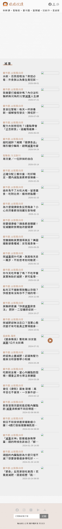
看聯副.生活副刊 (12, 155)
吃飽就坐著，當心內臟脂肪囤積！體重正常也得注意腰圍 (20, 373)
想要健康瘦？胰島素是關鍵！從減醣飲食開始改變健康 (20, 225)
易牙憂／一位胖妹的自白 (18, 159)
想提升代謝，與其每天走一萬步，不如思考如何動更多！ (20, 260)
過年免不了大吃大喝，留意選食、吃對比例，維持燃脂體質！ (20, 193)
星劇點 (56, 10)
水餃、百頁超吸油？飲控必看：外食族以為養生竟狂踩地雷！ (20, 79)
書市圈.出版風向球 (13, 72)
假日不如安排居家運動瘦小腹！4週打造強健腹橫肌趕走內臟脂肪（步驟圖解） (20, 425)
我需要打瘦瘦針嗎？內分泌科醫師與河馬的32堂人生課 (21, 94)
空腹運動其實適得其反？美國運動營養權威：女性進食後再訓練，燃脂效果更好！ (20, 243)
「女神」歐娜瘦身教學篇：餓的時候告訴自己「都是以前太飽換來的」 (20, 441)
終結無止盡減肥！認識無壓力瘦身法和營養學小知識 (20, 357)
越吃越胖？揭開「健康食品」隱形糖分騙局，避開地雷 (20, 143)
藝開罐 (36, 10)
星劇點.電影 (9, 335)
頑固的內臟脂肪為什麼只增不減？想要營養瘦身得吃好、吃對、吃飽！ (20, 458)
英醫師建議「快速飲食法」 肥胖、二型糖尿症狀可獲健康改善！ (19, 309)
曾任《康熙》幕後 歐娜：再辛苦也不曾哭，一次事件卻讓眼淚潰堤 (20, 392)
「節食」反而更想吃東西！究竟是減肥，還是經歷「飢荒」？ (20, 475)
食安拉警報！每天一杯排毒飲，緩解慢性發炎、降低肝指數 (20, 112)
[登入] (53, 4)
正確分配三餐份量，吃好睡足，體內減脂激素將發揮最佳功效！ (20, 177)
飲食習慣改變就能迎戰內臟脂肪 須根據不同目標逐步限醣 (20, 408)
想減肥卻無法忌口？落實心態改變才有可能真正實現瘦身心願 (20, 326)
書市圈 (26, 10)
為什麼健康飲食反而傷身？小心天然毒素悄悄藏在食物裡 (20, 208)
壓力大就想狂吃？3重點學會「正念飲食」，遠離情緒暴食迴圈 (20, 129)
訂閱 (44, 516)
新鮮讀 (6, 10)
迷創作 (46, 10)
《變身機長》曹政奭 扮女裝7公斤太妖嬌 (19, 340)
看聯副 (16, 10)
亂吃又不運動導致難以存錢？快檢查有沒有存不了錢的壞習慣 (20, 293)
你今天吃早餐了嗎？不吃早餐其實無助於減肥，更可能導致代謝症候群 (20, 276)
